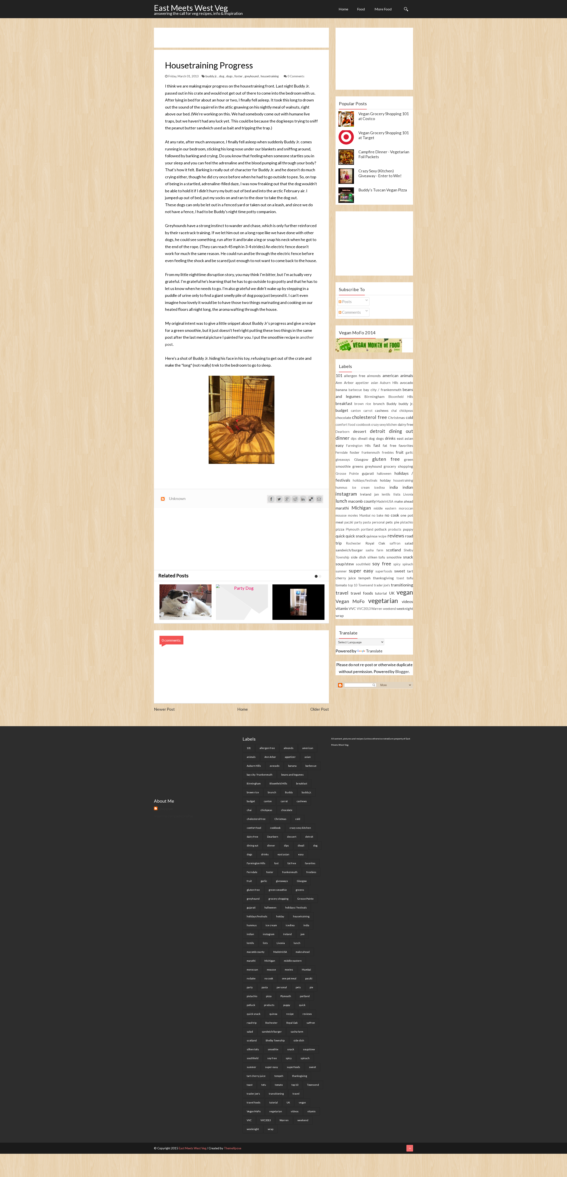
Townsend (365, 585)
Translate (374, 650)
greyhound (252, 76)
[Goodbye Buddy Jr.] (243, 602)
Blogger (402, 671)
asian (374, 383)
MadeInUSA (385, 501)
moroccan (406, 508)
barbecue (355, 390)
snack (408, 556)
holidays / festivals (296, 907)
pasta (367, 522)
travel (342, 593)
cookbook (363, 424)
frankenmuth (370, 452)
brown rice (362, 404)
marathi (342, 508)
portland (367, 529)
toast (400, 578)
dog (222, 76)
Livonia (408, 494)
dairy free (405, 424)
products (394, 529)
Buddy (391, 403)
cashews (381, 410)
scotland (393, 549)
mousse (341, 515)
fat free (389, 445)
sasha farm (374, 550)
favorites (406, 445)
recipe (382, 536)
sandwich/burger (349, 550)
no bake (377, 515)
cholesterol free (369, 417)
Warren (376, 609)
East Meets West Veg (191, 8)
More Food (383, 9)
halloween (384, 473)
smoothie (394, 557)
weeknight (404, 608)
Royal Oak (375, 543)
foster (239, 76)
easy (340, 445)
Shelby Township (275, 1040)
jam (376, 494)
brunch (378, 403)
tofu (410, 578)
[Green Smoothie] (300, 602)
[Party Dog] (187, 602)
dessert (359, 431)
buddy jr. (212, 76)
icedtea (379, 487)
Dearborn (343, 432)
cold (409, 417)
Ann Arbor (345, 382)
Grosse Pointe (347, 473)
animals (406, 375)
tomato (341, 585)
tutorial (381, 593)
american (390, 375)
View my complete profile (173, 816)
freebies (388, 452)
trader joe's (382, 585)
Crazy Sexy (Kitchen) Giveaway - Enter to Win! (380, 173)
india (394, 487)
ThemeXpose (232, 1148)
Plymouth (352, 529)
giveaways (343, 459)
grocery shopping (398, 466)
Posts (346, 301)
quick (340, 535)
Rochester (353, 543)
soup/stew (345, 563)
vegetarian (383, 600)
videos (407, 601)
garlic (409, 452)
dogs (229, 76)
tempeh (364, 578)
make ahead (403, 501)
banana (341, 389)
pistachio (406, 522)
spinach (407, 564)
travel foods (362, 593)
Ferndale (342, 452)
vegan (404, 592)
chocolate (343, 417)
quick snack (355, 535)
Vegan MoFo (350, 601)
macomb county (362, 501)
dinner (343, 438)
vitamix (342, 608)
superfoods (383, 571)
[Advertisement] (234, 38)
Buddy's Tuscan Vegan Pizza (382, 189)
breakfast (344, 403)
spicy (396, 564)
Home (343, 9)
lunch (341, 501)
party (358, 522)
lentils (386, 494)
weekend (389, 609)
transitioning (402, 584)
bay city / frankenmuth (382, 389)
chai (394, 410)
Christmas (396, 417)
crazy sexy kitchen (384, 424)
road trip (251, 1022)
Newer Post (164, 709)
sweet (399, 570)
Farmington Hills (358, 445)
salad (409, 543)
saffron (395, 543)
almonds (374, 376)
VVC (352, 608)
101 (339, 375)
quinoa (371, 536)
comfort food (345, 424)
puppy (408, 529)
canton (356, 410)
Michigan (361, 508)
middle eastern (385, 508)
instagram (346, 494)
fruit (400, 452)
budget (342, 410)
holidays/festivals (365, 480)
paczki (348, 522)
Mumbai (364, 515)
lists (396, 494)
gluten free (386, 459)
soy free (381, 563)
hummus (341, 487)
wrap (340, 615)
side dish (358, 557)
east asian (405, 438)
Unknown (165, 809)
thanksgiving (383, 578)
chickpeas (406, 410)
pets (389, 522)
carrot (368, 410)
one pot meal (289, 978)
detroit (377, 431)
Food (361, 9)
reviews (395, 536)
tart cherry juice (256, 1075)
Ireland (365, 494)
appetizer (362, 383)
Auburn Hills (389, 383)
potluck (381, 529)
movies (353, 515)
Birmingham (374, 396)
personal (378, 522)
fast (376, 445)
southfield (363, 564)
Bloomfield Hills (400, 397)
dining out (401, 431)
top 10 (352, 585)
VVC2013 (364, 609)
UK (391, 593)
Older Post (319, 709)
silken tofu (376, 557)
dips (354, 438)
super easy (361, 571)
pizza (340, 529)
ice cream (361, 487)
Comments (351, 312)
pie (396, 522)
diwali (363, 438)
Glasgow (361, 459)
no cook (392, 515)
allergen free (354, 376)
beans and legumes (292, 774)
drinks (390, 438)
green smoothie (278, 889)
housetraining (270, 76)
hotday (385, 480)
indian (408, 487)
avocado (406, 382)
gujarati (368, 473)
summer (341, 571)
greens (357, 466)
